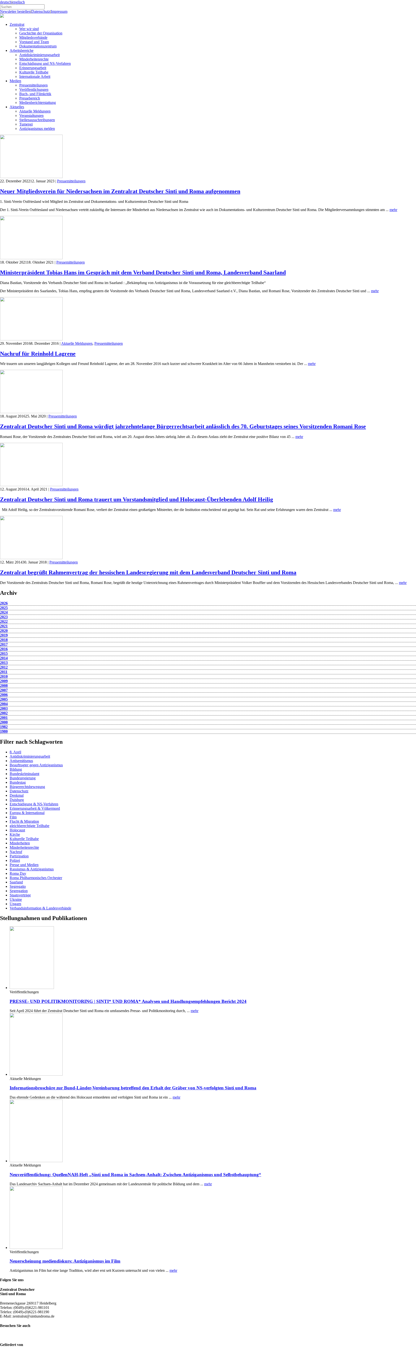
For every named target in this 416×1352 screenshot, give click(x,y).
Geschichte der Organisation (40, 33)
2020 (4, 631)
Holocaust (17, 830)
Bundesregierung (23, 778)
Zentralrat (17, 24)
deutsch (6, 2)
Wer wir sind (29, 29)
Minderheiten (20, 843)
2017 (4, 644)
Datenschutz (40, 11)
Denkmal (17, 795)
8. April (15, 752)
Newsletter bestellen (15, 11)
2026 (4, 603)
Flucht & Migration (24, 821)
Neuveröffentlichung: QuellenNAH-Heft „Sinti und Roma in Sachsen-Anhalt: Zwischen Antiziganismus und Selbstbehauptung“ (135, 1174)
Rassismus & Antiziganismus (32, 869)
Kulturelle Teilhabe (33, 72)
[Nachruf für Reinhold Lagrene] (31, 339)
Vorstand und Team (34, 42)
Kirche (15, 834)
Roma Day (18, 873)
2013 (4, 663)
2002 (4, 713)
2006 (4, 695)
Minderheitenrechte (34, 59)
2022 (4, 621)
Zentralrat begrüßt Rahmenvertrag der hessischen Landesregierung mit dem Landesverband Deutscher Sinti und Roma (148, 572)
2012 (4, 667)
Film (13, 817)
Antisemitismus (21, 761)
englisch (18, 2)
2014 (4, 658)
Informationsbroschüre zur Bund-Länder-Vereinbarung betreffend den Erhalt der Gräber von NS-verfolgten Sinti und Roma (133, 1087)
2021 (4, 626)
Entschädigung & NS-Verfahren (34, 804)
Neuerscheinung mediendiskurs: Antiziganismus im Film (65, 1261)
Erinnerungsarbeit (32, 68)
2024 (4, 612)
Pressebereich (29, 98)
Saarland (16, 882)
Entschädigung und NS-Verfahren (45, 63)
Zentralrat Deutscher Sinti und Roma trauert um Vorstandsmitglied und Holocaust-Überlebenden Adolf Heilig (136, 499)
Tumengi (26, 124)
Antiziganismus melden (37, 128)
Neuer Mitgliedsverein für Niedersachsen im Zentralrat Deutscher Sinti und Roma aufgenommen (120, 191)
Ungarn (15, 904)
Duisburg (17, 800)
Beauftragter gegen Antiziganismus (36, 765)
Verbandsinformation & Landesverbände (40, 908)
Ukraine (16, 899)
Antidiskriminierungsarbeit (39, 55)
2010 (4, 676)
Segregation (19, 891)
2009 (4, 681)
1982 (4, 727)
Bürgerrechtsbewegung (27, 787)
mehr (393, 210)
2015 (4, 653)
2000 (4, 722)
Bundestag (18, 782)
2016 (4, 649)
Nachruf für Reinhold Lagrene (38, 354)
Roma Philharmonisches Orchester (36, 878)
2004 (4, 704)
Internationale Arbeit (34, 76)
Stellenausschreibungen (37, 120)
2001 (4, 718)
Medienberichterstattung (37, 102)
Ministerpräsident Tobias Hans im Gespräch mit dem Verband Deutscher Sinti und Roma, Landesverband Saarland (143, 272)
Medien (15, 81)
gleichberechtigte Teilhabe (29, 826)
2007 (4, 690)
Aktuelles (17, 107)
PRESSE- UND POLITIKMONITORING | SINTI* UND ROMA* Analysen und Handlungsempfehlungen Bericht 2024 (128, 1001)
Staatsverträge (20, 895)
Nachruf (16, 852)
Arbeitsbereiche (21, 50)
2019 (4, 635)
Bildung (16, 769)
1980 (4, 731)
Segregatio (18, 886)
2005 (4, 699)
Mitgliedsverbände (33, 37)
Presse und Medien (24, 865)
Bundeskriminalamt (24, 774)
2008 (4, 685)
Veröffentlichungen (33, 89)
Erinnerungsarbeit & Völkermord (35, 808)
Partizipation (19, 856)
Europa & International (27, 813)
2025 (4, 608)
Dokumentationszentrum (38, 46)
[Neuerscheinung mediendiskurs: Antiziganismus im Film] (36, 1248)
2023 (4, 617)
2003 (4, 708)
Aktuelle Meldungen (35, 111)
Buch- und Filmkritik (35, 94)
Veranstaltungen (31, 115)
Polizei (15, 860)
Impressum (59, 11)
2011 (3, 672)
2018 (4, 640)
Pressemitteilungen (33, 85)
